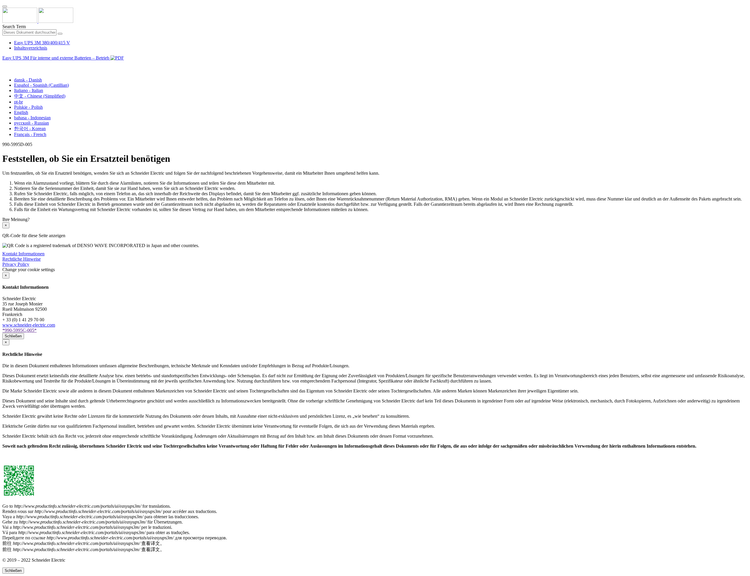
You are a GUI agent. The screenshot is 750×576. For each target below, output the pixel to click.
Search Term (14, 26)
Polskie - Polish (28, 107)
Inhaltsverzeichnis (30, 47)
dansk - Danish (28, 79)
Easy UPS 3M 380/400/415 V (42, 42)
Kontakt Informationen (23, 253)
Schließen (13, 336)
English (21, 112)
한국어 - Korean (30, 128)
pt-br (18, 101)
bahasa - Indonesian (32, 117)
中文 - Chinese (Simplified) (39, 96)
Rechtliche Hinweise (21, 258)
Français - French (30, 134)
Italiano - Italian (28, 90)
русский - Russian (31, 122)
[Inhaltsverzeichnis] (4, 64)
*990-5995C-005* (19, 330)
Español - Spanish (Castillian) (41, 85)
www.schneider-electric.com (28, 324)
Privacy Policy (15, 264)
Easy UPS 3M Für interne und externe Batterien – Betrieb (56, 57)
